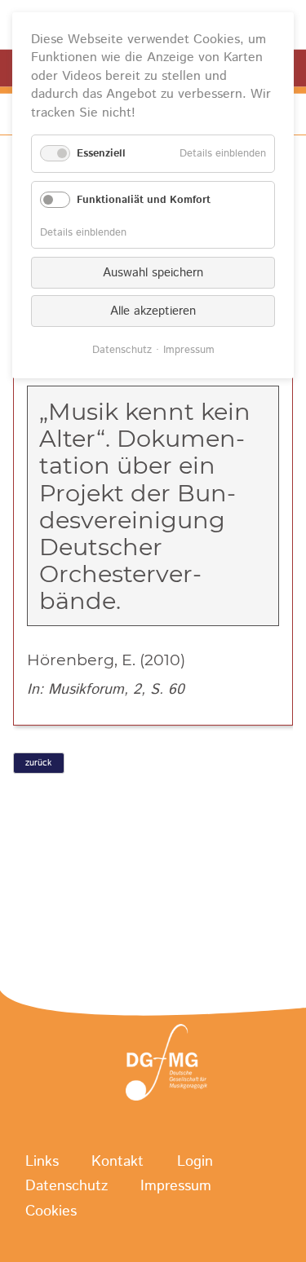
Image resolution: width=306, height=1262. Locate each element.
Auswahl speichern (153, 272)
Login (195, 1162)
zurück (38, 763)
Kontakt (117, 1162)
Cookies (51, 1211)
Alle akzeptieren (153, 311)
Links (42, 1162)
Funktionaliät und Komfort (144, 200)
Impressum (175, 1187)
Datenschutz (66, 1187)
